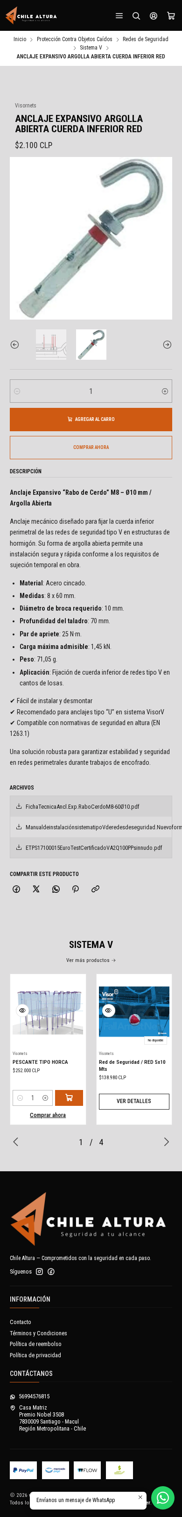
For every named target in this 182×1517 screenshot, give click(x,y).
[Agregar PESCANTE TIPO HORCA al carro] (69, 1098)
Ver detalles (134, 1101)
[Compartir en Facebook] (16, 890)
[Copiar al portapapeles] (96, 890)
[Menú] (119, 15)
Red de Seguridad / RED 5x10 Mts (132, 1065)
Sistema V (91, 48)
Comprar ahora (91, 447)
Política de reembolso (36, 1344)
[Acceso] (153, 15)
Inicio (20, 40)
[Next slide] (165, 344)
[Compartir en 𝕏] (36, 890)
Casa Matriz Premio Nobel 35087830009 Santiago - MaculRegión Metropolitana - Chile (52, 1418)
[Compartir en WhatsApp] (56, 890)
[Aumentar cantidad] (165, 391)
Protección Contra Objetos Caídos (74, 40)
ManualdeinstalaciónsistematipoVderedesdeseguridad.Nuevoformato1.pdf (99, 827)
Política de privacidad (35, 1355)
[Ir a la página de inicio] (31, 15)
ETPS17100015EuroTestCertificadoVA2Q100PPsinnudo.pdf (94, 847)
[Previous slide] (17, 344)
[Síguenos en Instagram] (39, 1272)
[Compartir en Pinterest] (76, 890)
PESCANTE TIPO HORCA (40, 1062)
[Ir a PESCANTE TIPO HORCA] (48, 1011)
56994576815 (34, 1396)
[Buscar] (136, 15)
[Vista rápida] (22, 1010)
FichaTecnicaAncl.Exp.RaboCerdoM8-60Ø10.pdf (83, 806)
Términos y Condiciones (38, 1333)
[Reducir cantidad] (17, 391)
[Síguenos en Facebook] (51, 1272)
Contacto (20, 1322)
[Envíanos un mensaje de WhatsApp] (163, 1498)
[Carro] (171, 15)
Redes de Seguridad (145, 40)
